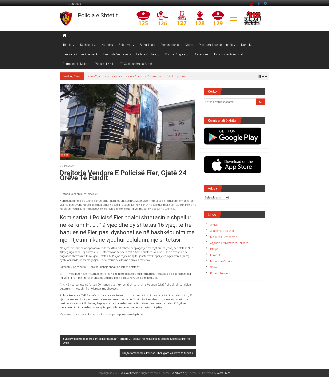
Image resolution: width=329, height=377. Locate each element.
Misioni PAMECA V (221, 261)
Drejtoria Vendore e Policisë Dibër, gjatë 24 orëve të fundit (156, 353)
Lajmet (64, 154)
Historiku (107, 45)
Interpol (214, 249)
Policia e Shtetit (98, 15)
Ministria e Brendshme (223, 236)
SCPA (213, 267)
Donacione (201, 54)
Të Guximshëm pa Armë (136, 64)
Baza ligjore (148, 45)
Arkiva (214, 224)
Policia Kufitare (146, 54)
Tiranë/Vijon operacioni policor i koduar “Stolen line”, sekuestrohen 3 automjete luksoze (138, 76)
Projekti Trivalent (220, 273)
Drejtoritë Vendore (115, 54)
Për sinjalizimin (104, 64)
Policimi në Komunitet (228, 54)
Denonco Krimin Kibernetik (80, 54)
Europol (215, 255)
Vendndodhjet (170, 45)
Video (189, 45)
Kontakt (246, 45)
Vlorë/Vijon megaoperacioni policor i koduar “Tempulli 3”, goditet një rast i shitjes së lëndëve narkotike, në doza (126, 340)
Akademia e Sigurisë (222, 230)
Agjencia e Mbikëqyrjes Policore (229, 242)
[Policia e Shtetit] (64, 35)
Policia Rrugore (175, 54)
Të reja (67, 45)
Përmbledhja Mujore (76, 64)
